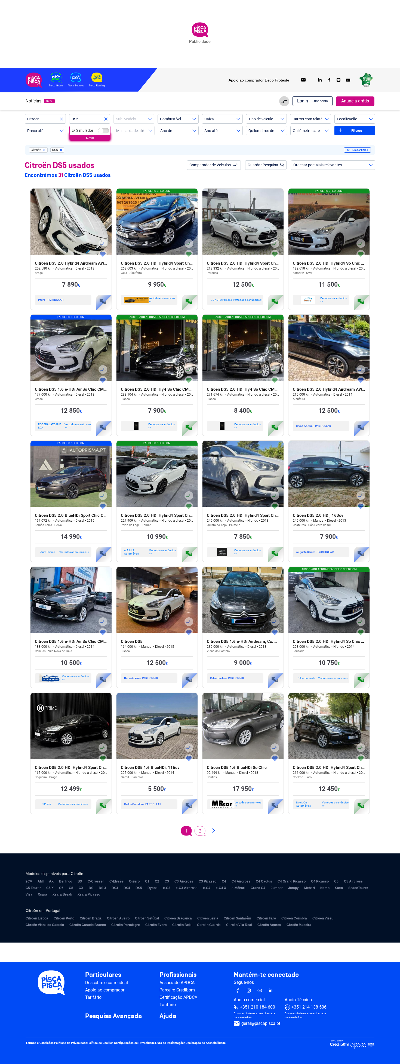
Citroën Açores (269, 925)
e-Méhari (238, 888)
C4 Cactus (264, 881)
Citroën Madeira (299, 925)
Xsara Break (62, 894)
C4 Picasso (320, 881)
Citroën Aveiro (118, 918)
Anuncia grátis (355, 101)
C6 (61, 888)
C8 (71, 888)
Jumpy (293, 888)
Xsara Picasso (89, 894)
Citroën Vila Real (239, 925)
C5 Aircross (353, 881)
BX (80, 881)
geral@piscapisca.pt (260, 1023)
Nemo (325, 888)
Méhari (309, 888)
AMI (41, 881)
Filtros (356, 130)
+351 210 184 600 (257, 1007)
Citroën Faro (266, 918)
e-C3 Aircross (187, 888)
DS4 (127, 888)
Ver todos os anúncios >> (162, 300)
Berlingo (65, 881)
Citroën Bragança (178, 918)
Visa (29, 894)
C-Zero (134, 881)
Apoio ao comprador (104, 990)
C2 (157, 881)
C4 (224, 881)
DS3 (115, 888)
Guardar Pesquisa (263, 165)
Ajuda (167, 1016)
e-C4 (206, 888)
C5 (336, 881)
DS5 (139, 888)
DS (91, 888)
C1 (147, 881)
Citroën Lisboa (37, 918)
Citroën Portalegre (125, 925)
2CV (29, 881)
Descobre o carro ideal (106, 982)
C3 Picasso (207, 881)
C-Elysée (116, 881)
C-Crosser (96, 881)
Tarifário (93, 997)
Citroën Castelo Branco (87, 925)
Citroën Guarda (209, 925)
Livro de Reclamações (170, 1043)
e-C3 (166, 888)
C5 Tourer (33, 888)
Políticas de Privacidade (70, 1043)
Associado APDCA (177, 982)
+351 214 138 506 (309, 1007)
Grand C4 (258, 888)
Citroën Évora (156, 925)
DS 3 (102, 888)
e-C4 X (221, 888)
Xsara (42, 894)
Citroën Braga (90, 918)
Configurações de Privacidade (134, 1043)
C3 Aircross (183, 881)
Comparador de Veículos (210, 165)
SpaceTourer (358, 888)
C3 (167, 881)
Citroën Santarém (237, 918)
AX (51, 881)
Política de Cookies (100, 1043)
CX (81, 888)
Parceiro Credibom (177, 990)
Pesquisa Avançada (113, 1016)
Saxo (339, 888)
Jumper (277, 888)
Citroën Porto (64, 918)
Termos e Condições (40, 1043)
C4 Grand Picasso (292, 881)
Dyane (152, 888)
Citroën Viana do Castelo (45, 925)
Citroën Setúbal (147, 918)
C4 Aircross (241, 881)
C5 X (50, 888)
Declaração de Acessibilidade (206, 1043)
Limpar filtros (360, 149)
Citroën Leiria (207, 918)
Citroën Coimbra (294, 918)
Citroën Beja (182, 925)
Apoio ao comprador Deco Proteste (259, 80)
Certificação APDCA (178, 997)
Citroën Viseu (322, 918)
